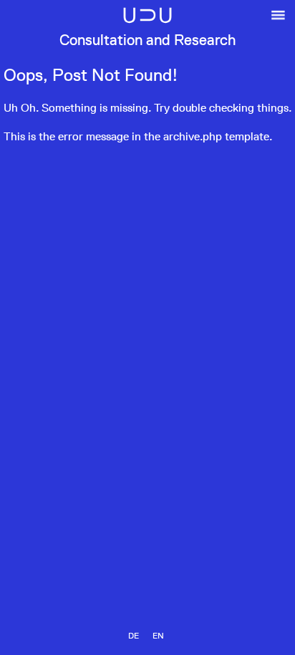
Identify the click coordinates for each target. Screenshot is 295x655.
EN (158, 635)
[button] (278, 26)
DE (133, 635)
